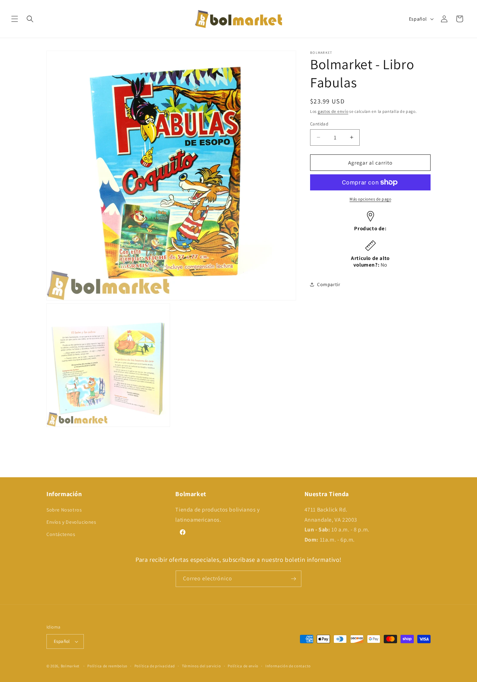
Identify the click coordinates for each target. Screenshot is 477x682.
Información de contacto (288, 665)
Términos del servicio (201, 665)
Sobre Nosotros (64, 510)
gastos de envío (333, 111)
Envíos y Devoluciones (71, 522)
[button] (14, 19)
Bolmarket (70, 665)
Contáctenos (60, 534)
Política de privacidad (154, 665)
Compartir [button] (328, 284)
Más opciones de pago (370, 199)
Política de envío (243, 665)
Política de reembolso (107, 665)
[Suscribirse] (293, 579)
